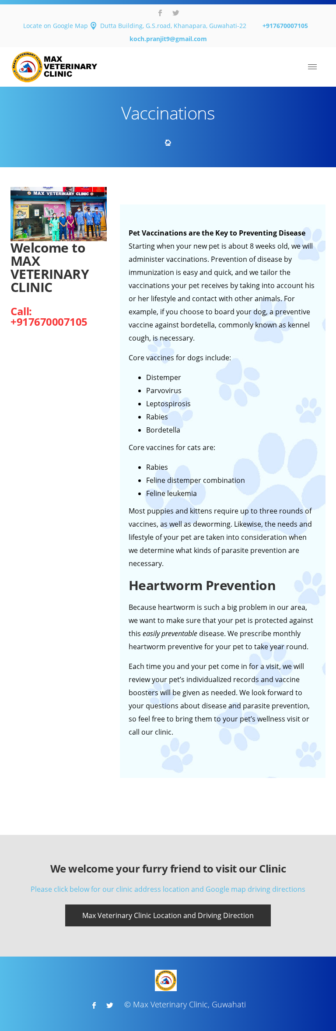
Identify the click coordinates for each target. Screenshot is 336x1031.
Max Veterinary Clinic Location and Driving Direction (168, 915)
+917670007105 (285, 25)
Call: (21, 311)
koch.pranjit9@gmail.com (168, 39)
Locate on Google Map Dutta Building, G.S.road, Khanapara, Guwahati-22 (134, 25)
